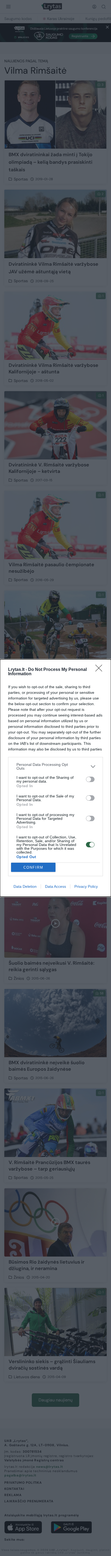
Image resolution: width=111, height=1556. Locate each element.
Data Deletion (25, 886)
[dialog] (55, 778)
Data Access (55, 886)
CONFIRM (33, 867)
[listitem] (55, 766)
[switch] (90, 779)
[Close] (100, 670)
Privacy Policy (86, 886)
